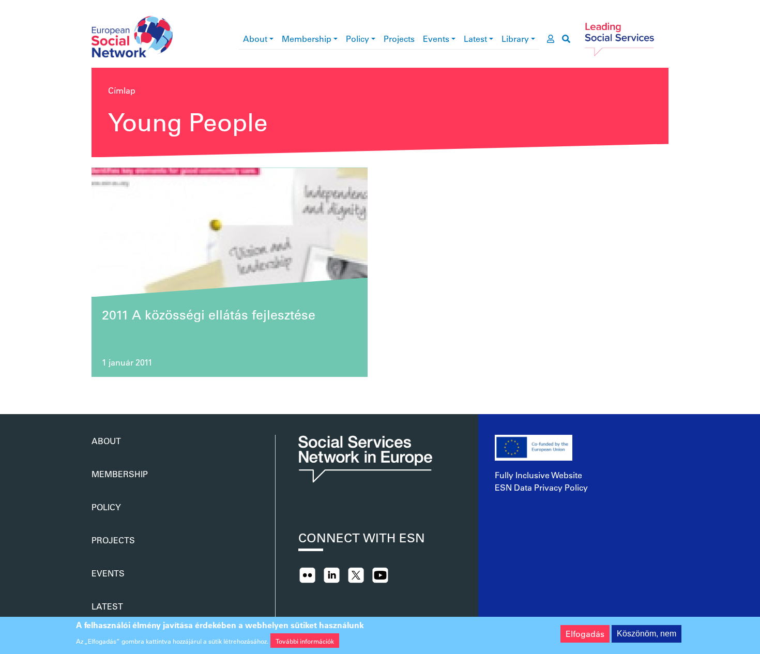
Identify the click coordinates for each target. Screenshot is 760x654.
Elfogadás (585, 633)
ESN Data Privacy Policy (541, 487)
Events (436, 38)
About (255, 38)
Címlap (121, 90)
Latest (475, 38)
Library (515, 38)
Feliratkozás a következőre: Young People (96, 389)
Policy (357, 38)
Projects (399, 38)
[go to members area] (550, 39)
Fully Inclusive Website (538, 474)
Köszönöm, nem (646, 633)
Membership (306, 38)
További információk (305, 640)
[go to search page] (566, 39)
